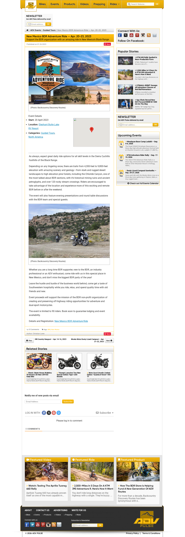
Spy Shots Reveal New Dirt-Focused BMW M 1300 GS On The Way (146, 102)
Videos (84, 4)
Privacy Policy (132, 533)
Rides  (114, 4)
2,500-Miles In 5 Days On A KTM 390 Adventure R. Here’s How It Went (146, 72)
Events (55, 4)
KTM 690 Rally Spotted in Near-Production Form (146, 58)
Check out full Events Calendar (143, 183)
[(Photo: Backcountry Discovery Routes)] (69, 77)
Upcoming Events (129, 135)
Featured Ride (83, 459)
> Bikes (27, 515)
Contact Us (42, 510)
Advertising (60, 510)
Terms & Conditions (151, 533)
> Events (36, 515)
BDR (49, 329)
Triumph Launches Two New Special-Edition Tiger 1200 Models (69, 375)
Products (69, 4)
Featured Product (131, 459)
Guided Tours (49, 30)
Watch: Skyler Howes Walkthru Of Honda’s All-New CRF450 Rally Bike (39, 375)
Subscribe (68, 401)
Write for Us (79, 510)
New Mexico (55, 329)
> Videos (57, 515)
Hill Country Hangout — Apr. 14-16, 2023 (50, 339)
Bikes (42, 4)
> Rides (78, 515)
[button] (92, 129)
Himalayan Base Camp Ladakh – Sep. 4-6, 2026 (141, 143)
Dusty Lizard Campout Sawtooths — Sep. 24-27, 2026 (140, 172)
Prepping (99, 4)
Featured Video (38, 459)
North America (35, 137)
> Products (47, 515)
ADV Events (35, 30)
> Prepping (68, 515)
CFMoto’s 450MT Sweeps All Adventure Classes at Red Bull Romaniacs (146, 87)
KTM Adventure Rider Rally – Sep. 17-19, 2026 (141, 156)
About (28, 510)
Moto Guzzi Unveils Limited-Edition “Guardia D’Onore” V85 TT (99, 375)
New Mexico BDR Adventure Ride (71, 321)
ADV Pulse (146, 519)
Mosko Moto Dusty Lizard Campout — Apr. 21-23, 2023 (87, 340)
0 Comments (34, 329)
